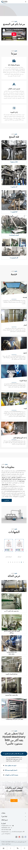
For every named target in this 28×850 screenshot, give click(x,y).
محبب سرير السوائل (21, 479)
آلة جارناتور (14, 187)
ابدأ (14, 800)
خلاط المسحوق (5, 484)
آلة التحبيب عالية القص (15, 477)
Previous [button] (2, 551)
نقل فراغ (15, 479)
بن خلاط (11, 479)
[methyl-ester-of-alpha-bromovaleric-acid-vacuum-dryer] (14, 708)
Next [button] (26, 551)
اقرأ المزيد (6, 500)
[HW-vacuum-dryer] (12, 643)
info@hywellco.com (6, 825)
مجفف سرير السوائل (6, 477)
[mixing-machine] (14, 150)
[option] (8, 549)
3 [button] (13, 562)
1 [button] (8, 562)
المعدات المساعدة (14, 235)
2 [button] (10, 562)
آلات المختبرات (14, 258)
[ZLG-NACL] (12, 685)
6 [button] (19, 562)
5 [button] (17, 562)
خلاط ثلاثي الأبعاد (5, 479)
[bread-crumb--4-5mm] (12, 622)
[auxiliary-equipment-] (14, 224)
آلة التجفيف (14, 212)
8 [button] (23, 562)
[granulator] (14, 175)
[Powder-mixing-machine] (14, 586)
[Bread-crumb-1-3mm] (12, 601)
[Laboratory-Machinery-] (14, 247)
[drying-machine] (14, 200)
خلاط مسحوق (14, 162)
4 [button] (15, 562)
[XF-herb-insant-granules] (12, 664)
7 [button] (21, 562)
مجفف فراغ (22, 481)
